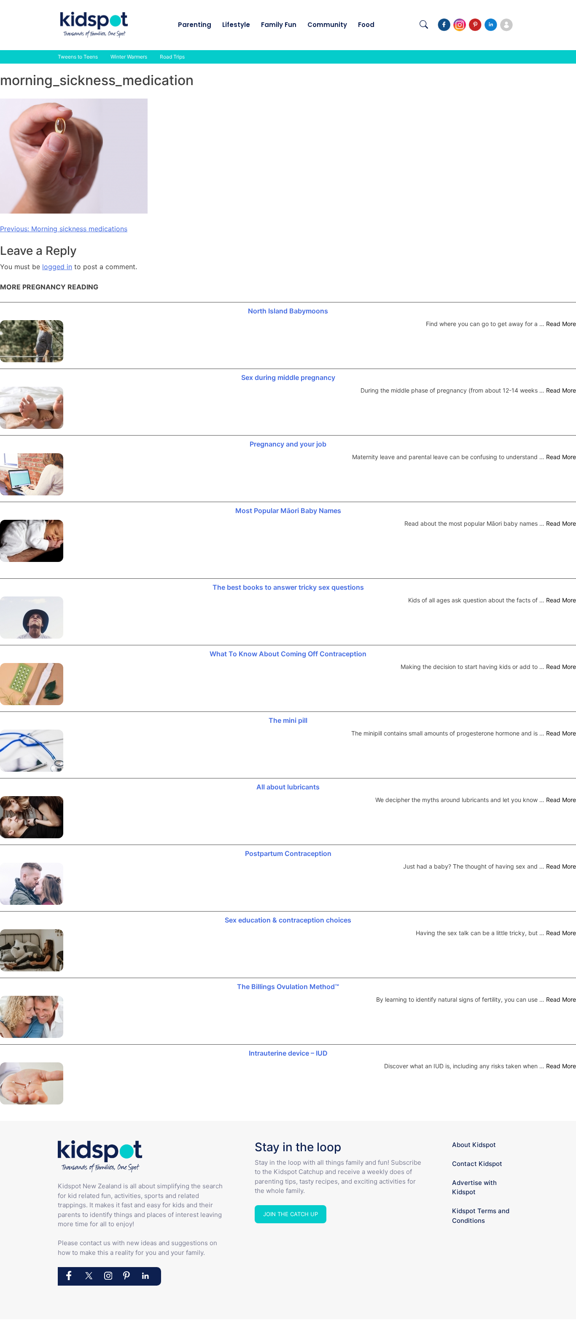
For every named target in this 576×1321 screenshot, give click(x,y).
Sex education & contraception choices (288, 920)
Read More (561, 323)
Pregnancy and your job (288, 444)
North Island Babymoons (288, 311)
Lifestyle (236, 24)
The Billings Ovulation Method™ (288, 986)
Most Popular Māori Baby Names (288, 510)
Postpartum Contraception (288, 853)
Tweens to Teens (78, 56)
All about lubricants (288, 787)
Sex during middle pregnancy (288, 377)
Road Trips (172, 56)
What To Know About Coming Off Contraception (288, 654)
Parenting (194, 24)
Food (366, 24)
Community (327, 24)
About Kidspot (474, 1145)
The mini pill (288, 720)
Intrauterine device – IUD (288, 1053)
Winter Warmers (128, 56)
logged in (57, 266)
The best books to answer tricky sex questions (288, 587)
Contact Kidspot (477, 1164)
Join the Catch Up (290, 1214)
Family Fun (278, 24)
